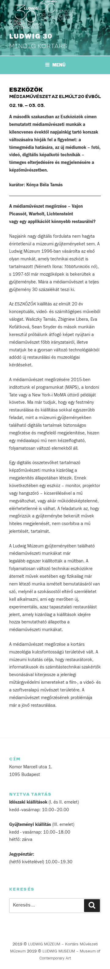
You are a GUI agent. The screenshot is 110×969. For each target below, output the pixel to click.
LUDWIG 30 (31, 36)
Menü (58, 64)
